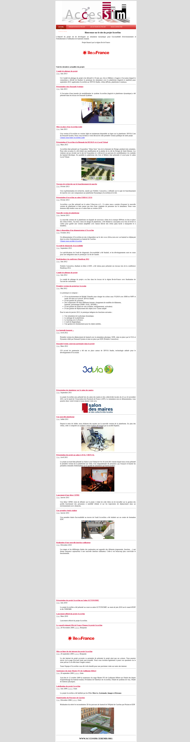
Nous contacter (116, 27)
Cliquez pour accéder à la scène (71, 241)
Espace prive (62, 31)
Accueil (61, 27)
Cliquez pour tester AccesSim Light (72, 138)
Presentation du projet (77, 27)
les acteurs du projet (98, 27)
